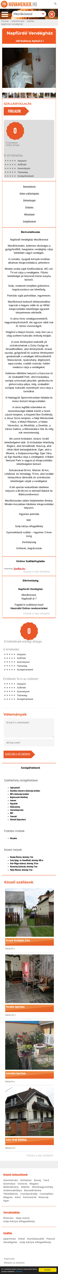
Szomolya (9, 1184)
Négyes (8, 1197)
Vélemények (29, 214)
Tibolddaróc (10, 1194)
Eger (6, 1201)
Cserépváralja (28, 1194)
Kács (18, 1197)
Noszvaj (43, 1197)
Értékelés (29, 207)
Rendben (47, 1270)
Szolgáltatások (29, 221)
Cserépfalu (46, 1194)
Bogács (34, 1184)
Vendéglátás (11, 1212)
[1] (5, 161)
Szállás (7, 1233)
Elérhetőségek (29, 200)
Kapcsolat (9, 1258)
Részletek (19, 1271)
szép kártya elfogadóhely (19, 1221)
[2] (8, 161)
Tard (46, 1180)
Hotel (21, 1239)
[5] (15, 161)
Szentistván (10, 1180)
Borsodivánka (32, 1190)
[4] (13, 161)
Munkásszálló (35, 1239)
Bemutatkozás (29, 186)
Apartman (9, 1239)
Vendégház (10, 1242)
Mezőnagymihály (42, 1187)
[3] (10, 161)
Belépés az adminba (14, 1262)
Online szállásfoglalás (29, 193)
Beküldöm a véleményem (17, 754)
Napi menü (23, 1218)
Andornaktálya (12, 1190)
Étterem (8, 1218)
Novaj (37, 1180)
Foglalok (14, 111)
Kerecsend (29, 1197)
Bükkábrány (11, 1187)
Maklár (25, 1187)
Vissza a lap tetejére (39, 1155)
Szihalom (26, 1180)
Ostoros (22, 1184)
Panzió (50, 1239)
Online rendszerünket (35, 608)
